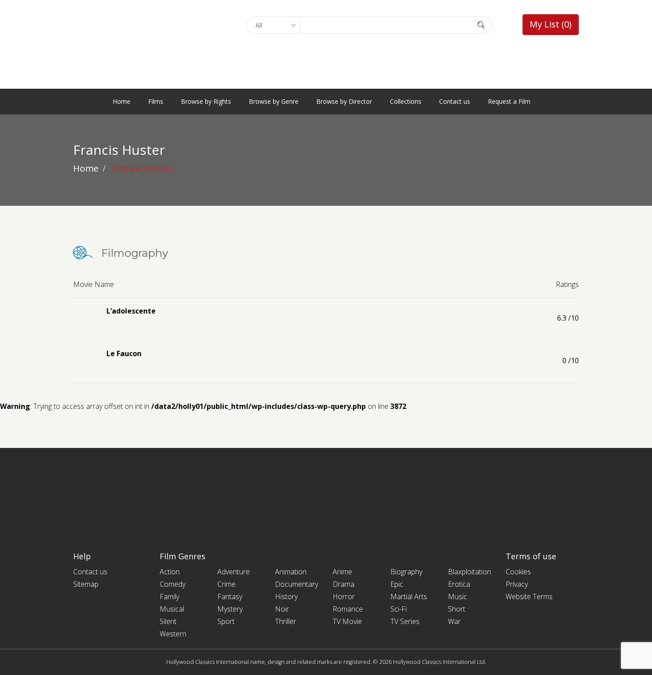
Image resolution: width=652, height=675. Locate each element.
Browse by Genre (274, 101)
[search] (481, 24)
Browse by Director (344, 101)
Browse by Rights (206, 101)
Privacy (517, 584)
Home (121, 101)
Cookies (518, 572)
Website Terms (529, 596)
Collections (405, 101)
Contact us (454, 101)
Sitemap (85, 584)
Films (155, 101)
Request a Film (509, 101)
